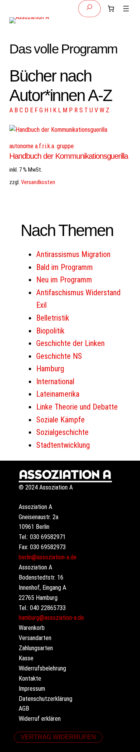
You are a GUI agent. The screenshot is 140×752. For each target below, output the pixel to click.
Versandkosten (38, 182)
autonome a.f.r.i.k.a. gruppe (41, 146)
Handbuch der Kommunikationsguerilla (68, 156)
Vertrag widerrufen (58, 737)
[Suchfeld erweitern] (89, 8)
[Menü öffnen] (126, 8)
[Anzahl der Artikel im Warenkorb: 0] (111, 8)
